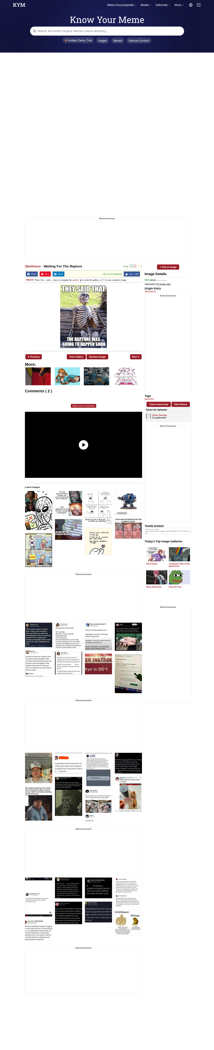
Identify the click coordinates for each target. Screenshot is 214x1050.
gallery (75, 280)
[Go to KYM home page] (19, 5)
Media (144, 5)
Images (102, 40)
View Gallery (76, 356)
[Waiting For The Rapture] (83, 316)
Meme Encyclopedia (120, 5)
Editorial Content (139, 40)
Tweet (59, 274)
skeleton (149, 399)
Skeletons (33, 266)
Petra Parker (152, 564)
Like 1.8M (133, 274)
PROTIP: (30, 280)
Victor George (159, 415)
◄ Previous (33, 356)
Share (33, 274)
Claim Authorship (158, 404)
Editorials (161, 5)
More (178, 5)
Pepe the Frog (175, 587)
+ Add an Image (168, 267)
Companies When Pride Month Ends (179, 565)
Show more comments (83, 406)
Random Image (97, 356)
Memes (117, 40)
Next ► (136, 356)
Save (46, 274)
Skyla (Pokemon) (153, 587)
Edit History (180, 404)
